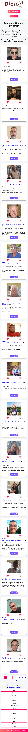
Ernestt (4, 223)
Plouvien (14, 716)
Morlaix (14, 698)
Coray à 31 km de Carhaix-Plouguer (11, 619)
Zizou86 (4, 617)
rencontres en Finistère (15, 687)
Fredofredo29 (5, 302)
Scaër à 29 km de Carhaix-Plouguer (11, 461)
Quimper (14, 692)
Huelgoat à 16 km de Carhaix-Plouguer (12, 263)
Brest (14, 690)
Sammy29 (4, 460)
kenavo (4, 381)
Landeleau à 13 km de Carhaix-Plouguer (12, 224)
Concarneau (14, 695)
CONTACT (24, 730)
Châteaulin (14, 713)
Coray (14, 721)
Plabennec (14, 705)
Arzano (14, 723)
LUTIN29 (4, 262)
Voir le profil (14, 79)
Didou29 (4, 499)
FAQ (8, 730)
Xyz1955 (4, 578)
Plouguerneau (14, 711)
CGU (11, 730)
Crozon (14, 708)
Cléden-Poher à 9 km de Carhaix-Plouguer (13, 145)
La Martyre (14, 726)
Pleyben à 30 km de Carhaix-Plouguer (11, 540)
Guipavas (14, 703)
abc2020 (4, 539)
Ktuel (3, 183)
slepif (3, 144)
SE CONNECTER (14, 16)
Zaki (3, 104)
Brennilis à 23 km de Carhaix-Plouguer (11, 342)
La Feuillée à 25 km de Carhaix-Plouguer (12, 421)
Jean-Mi (4, 657)
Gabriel (3, 420)
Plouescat (14, 718)
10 (16, 680)
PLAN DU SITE (17, 730)
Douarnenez (14, 700)
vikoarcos (4, 65)
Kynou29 (4, 341)
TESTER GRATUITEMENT (14, 11)
